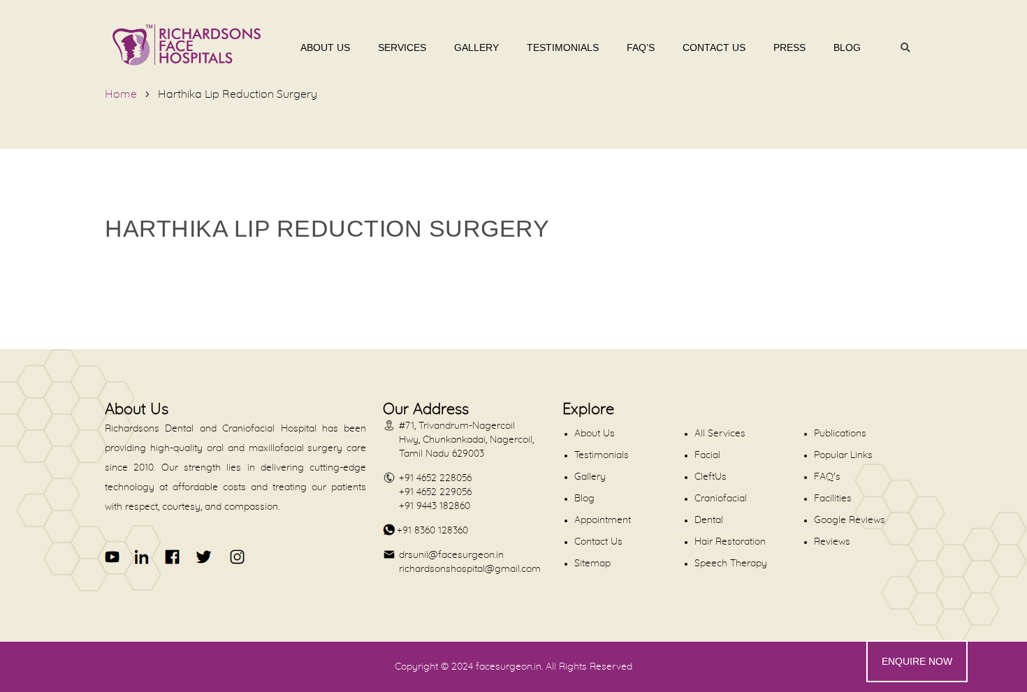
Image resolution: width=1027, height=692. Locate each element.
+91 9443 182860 (434, 506)
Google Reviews (849, 520)
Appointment (602, 520)
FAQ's (827, 477)
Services (402, 47)
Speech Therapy (730, 563)
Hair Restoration (730, 542)
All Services (719, 434)
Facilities (833, 498)
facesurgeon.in (508, 667)
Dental (708, 520)
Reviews (832, 542)
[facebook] (173, 557)
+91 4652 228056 (435, 478)
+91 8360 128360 (432, 531)
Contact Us (714, 47)
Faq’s (641, 47)
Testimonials (563, 47)
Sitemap (592, 563)
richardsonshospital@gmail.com (470, 569)
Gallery (476, 47)
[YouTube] (113, 557)
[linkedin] (143, 557)
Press (789, 47)
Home (121, 94)
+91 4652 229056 (435, 492)
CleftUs (710, 477)
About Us (325, 47)
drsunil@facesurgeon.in (451, 555)
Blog (847, 47)
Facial (707, 455)
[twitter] (203, 557)
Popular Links (843, 455)
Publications (840, 434)
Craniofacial (720, 498)
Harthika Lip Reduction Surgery (237, 94)
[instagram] (235, 557)
